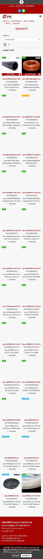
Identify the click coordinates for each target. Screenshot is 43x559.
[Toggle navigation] (40, 16)
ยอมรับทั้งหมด (26, 556)
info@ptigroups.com (13, 538)
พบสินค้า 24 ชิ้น (8, 50)
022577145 (13, 536)
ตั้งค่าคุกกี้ (15, 556)
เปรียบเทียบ (12, 90)
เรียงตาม (6, 36)
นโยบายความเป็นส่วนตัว (15, 552)
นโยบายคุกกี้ (28, 552)
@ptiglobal (20, 541)
